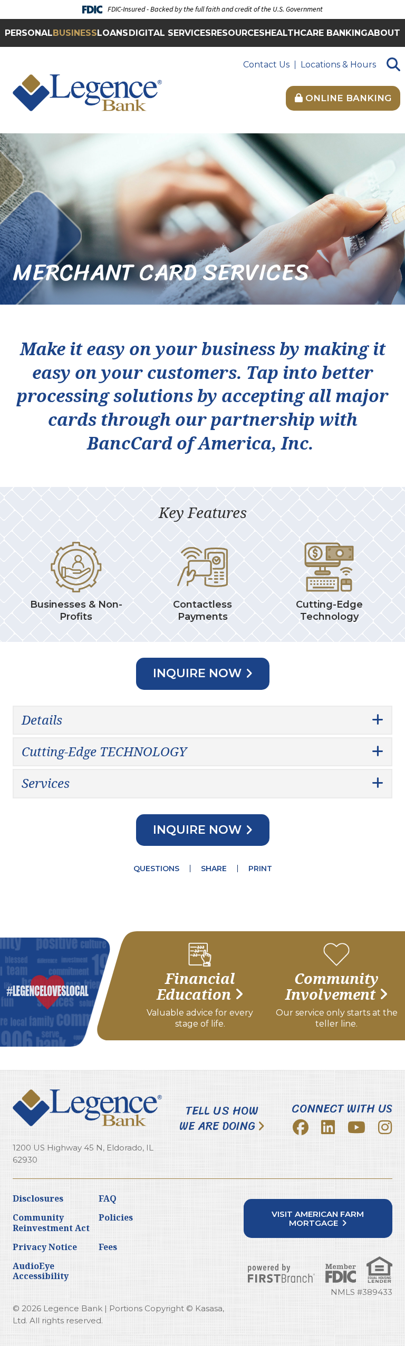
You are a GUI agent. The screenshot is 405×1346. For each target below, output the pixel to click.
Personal (29, 33)
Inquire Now (197, 673)
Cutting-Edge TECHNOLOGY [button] (104, 751)
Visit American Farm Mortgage (318, 1218)
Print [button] (260, 868)
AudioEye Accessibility (41, 1271)
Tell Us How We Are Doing (218, 1119)
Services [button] (46, 783)
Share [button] (214, 868)
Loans (112, 33)
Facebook (300, 1127)
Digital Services (170, 33)
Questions (156, 868)
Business (75, 33)
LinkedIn (328, 1127)
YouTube (356, 1127)
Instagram (385, 1127)
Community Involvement (332, 986)
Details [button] (42, 719)
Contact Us (266, 65)
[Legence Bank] (87, 92)
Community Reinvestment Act (51, 1222)
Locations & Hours (338, 65)
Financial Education (196, 986)
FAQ (108, 1198)
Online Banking (347, 98)
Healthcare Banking (316, 33)
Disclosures (38, 1198)
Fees (108, 1247)
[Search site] (393, 65)
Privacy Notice (45, 1247)
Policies (116, 1217)
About (384, 33)
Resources (238, 33)
